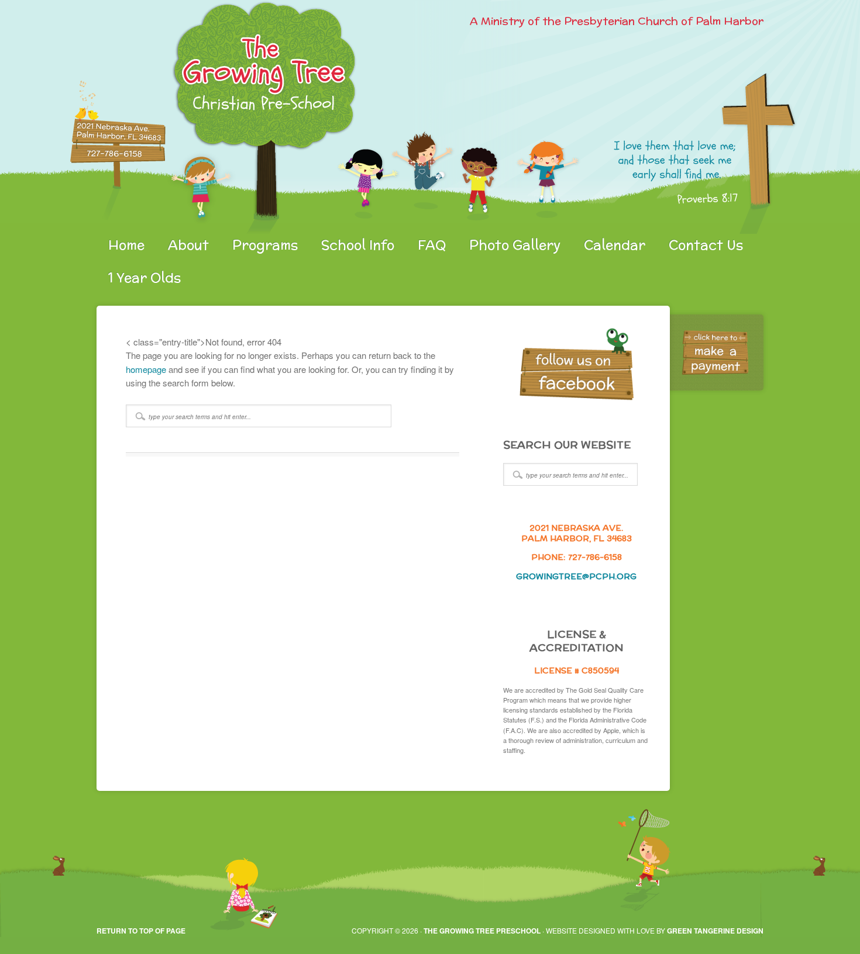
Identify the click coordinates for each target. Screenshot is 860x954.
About (188, 245)
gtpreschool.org (234, 117)
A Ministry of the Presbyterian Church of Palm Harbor (616, 20)
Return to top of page (141, 930)
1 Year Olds (144, 277)
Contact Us (706, 245)
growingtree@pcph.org (576, 576)
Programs (265, 245)
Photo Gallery (514, 245)
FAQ (432, 245)
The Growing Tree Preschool (482, 930)
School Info (357, 245)
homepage (146, 369)
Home (126, 245)
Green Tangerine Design (715, 930)
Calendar (614, 245)
